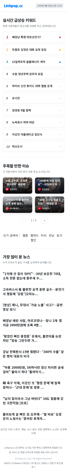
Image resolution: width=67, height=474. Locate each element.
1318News (15, 463)
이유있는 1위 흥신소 (31, 463)
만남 (51, 235)
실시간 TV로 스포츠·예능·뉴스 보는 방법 (21, 429)
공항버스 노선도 (51, 429)
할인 (33, 240)
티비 (44, 235)
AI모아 (7, 463)
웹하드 (34, 235)
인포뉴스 (45, 463)
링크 (59, 235)
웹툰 (25, 235)
